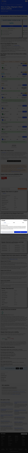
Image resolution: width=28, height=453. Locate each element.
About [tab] (23, 222)
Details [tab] (14, 222)
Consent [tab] (5, 222)
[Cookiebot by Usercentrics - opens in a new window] (24, 220)
